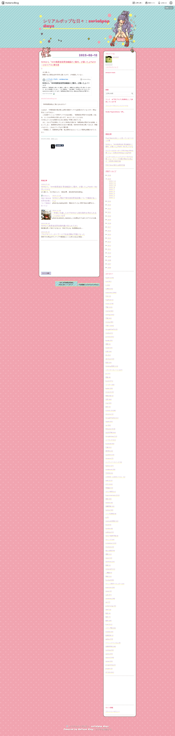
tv (41, 68)
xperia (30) (109, 654)
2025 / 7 (112, 189)
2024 (109, 201)
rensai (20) (109, 661)
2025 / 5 (112, 191)
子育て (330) (110, 326)
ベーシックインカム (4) (113, 643)
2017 (109, 227)
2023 (109, 205)
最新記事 (109, 134)
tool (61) (108, 281)
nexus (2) (109, 591)
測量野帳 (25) (110, 506)
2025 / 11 (112, 183)
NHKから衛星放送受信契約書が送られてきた (59, 226)
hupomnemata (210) (113, 495)
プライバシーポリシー (113, 711)
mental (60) (109, 311)
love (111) (109, 624)
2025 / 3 (112, 193)
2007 (109, 264)
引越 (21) (109, 447)
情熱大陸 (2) (109, 396)
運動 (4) (108, 344)
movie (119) (110, 392)
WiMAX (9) (109, 503)
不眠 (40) (109, 318)
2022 (109, 209)
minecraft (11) (110, 569)
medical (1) (109, 333)
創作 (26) (109, 621)
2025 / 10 (112, 185)
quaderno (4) (110, 455)
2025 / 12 (112, 181)
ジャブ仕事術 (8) (111, 514)
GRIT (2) (108, 609)
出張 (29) (109, 351)
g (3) (107, 517)
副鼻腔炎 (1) (109, 635)
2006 (109, 268)
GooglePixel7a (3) (111, 329)
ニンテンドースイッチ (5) (114, 462)
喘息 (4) (108, 613)
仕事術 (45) (109, 289)
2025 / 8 (112, 187)
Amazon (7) (109, 458)
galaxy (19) (109, 639)
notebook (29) (110, 469)
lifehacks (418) (110, 429)
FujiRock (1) (109, 300)
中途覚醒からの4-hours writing (89, 285)
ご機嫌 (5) (109, 573)
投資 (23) (109, 362)
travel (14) (109, 348)
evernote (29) (110, 587)
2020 (109, 216)
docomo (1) (109, 414)
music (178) (109, 303)
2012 (109, 245)
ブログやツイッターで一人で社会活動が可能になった (63, 234)
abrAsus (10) (110, 359)
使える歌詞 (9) (110, 550)
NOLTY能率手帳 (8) (112, 536)
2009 (109, 256)
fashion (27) (110, 466)
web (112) (109, 480)
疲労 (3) (108, 407)
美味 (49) (109, 499)
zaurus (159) (110, 657)
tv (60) (108, 285)
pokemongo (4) (111, 606)
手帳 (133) (109, 307)
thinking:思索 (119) (112, 366)
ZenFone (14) (110, 562)
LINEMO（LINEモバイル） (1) (115, 477)
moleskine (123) (111, 543)
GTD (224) (109, 484)
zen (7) (108, 602)
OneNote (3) (110, 547)
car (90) (108, 425)
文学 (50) (109, 399)
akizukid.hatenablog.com (49, 98)
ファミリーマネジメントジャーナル (117, 105)
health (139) (110, 278)
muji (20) (108, 403)
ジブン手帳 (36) (111, 628)
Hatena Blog (85, 729)
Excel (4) (108, 525)
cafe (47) (109, 595)
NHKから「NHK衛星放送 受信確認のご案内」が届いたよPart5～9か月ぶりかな (119, 145)
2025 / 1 (112, 197)
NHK (44, 104)
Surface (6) (109, 528)
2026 (109, 175)
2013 (109, 242)
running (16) (110, 650)
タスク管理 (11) (111, 492)
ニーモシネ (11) (111, 440)
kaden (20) (109, 388)
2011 (109, 249)
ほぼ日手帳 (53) (111, 432)
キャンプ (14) (110, 539)
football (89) (110, 580)
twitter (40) (109, 510)
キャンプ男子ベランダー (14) (115, 584)
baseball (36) (110, 444)
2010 (109, 253)
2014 (109, 238)
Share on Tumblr (60, 145)
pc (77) (108, 373)
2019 (109, 220)
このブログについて (112, 67)
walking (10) (110, 532)
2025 (109, 179)
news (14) (109, 558)
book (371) (109, 381)
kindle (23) (109, 340)
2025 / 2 (112, 195)
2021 (109, 212)
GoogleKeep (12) (111, 436)
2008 (109, 260)
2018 (109, 223)
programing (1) (111, 665)
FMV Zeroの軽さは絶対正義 (115, 165)
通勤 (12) (109, 554)
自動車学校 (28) (111, 646)
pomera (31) (110, 337)
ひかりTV (50, 122)
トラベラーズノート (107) (114, 370)
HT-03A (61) (110, 672)
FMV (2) (108, 296)
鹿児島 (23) (109, 451)
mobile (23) (109, 632)
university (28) (110, 598)
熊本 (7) (108, 617)
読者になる (169, 8)
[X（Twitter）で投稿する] (53, 146)
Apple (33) (109, 421)
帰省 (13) (109, 576)
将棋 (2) (108, 565)
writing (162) (110, 315)
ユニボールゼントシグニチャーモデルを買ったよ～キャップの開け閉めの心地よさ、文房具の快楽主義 (119, 159)
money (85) (109, 322)
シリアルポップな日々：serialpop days (76, 23)
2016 (109, 231)
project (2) (109, 668)
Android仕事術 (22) (112, 521)
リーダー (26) (110, 385)
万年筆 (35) (109, 473)
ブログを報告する (103, 729)
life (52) (108, 355)
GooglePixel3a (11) (112, 418)
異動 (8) (108, 377)
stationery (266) (111, 292)
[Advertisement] (69, 256)
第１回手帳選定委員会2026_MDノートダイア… (66, 283)
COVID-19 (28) (111, 410)
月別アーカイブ (111, 171)
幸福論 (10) (109, 488)
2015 (109, 234)
